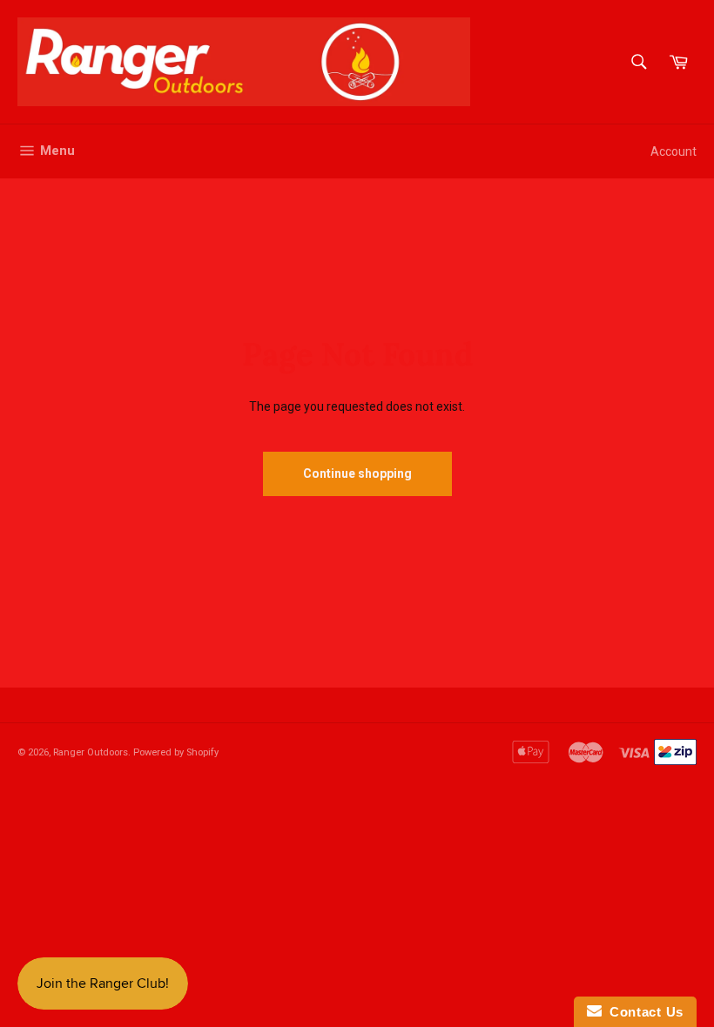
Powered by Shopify (176, 752)
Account (673, 151)
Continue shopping (357, 473)
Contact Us (643, 1011)
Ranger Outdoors (90, 752)
